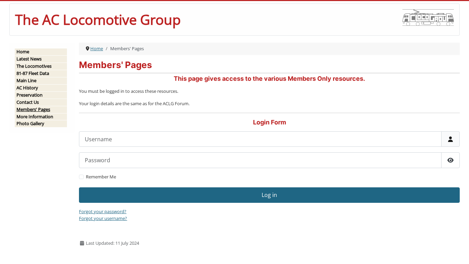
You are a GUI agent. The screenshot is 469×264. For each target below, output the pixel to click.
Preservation (29, 95)
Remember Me (101, 177)
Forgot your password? (102, 211)
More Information (34, 116)
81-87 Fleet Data (32, 73)
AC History (27, 88)
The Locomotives (34, 66)
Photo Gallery (30, 123)
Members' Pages (33, 109)
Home (22, 51)
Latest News (29, 59)
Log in (269, 195)
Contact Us (27, 102)
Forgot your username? (103, 218)
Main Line (26, 80)
